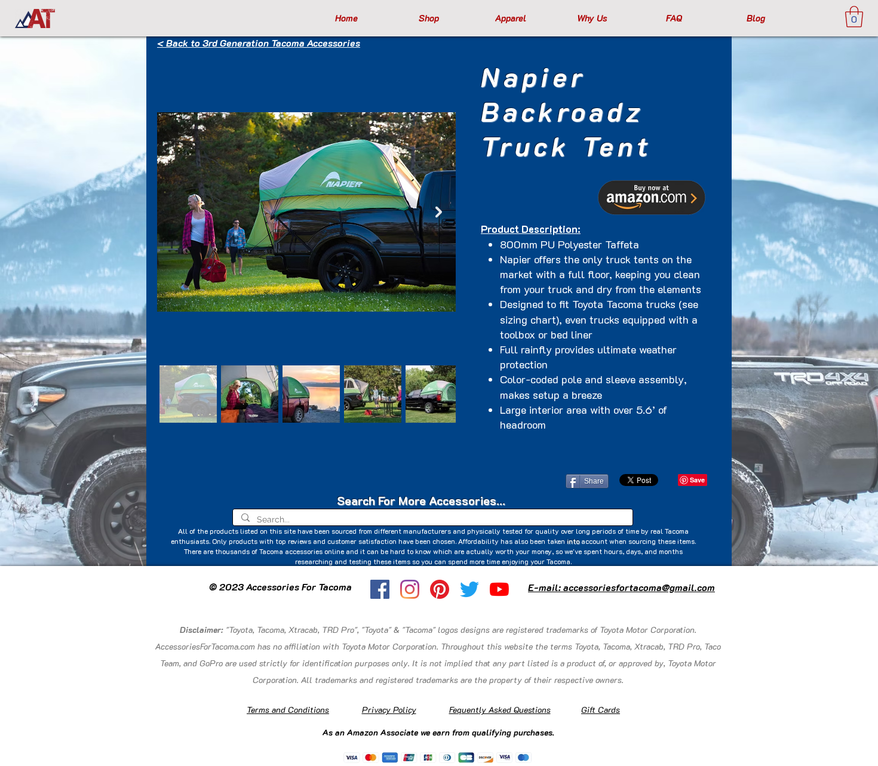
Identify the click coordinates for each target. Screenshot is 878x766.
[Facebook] (379, 589)
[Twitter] (469, 589)
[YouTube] (499, 589)
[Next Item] (438, 212)
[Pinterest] (439, 589)
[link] (854, 16)
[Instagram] (409, 589)
